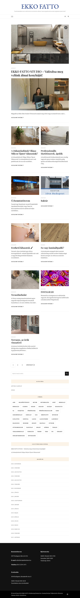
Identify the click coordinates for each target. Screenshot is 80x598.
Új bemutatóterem (20, 200)
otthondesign (18, 427)
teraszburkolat (18, 431)
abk (14, 402)
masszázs (16, 423)
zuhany (59, 431)
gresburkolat (17, 415)
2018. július (14, 521)
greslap (28, 415)
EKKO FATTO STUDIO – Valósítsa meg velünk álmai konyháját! (37, 73)
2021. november (16, 488)
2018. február (15, 533)
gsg (36, 415)
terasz (54, 427)
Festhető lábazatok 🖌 (22, 247)
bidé (53, 402)
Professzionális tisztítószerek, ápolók (52, 152)
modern (25, 423)
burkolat (62, 402)
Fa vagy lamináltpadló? (52, 247)
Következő (29, 365)
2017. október (15, 537)
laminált (55, 419)
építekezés (32, 435)
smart (38, 427)
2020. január (15, 504)
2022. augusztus (16, 480)
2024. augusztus (16, 472)
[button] (65, 27)
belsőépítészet (24, 402)
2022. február (15, 484)
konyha (25, 419)
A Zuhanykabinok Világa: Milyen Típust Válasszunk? (24, 152)
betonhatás (45, 402)
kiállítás (16, 419)
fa (13, 410)
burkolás (16, 406)
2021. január (15, 496)
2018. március (15, 529)
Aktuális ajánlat (16, 386)
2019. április (15, 517)
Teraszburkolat (19, 294)
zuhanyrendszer (19, 435)
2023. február (15, 476)
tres (46, 431)
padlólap (29, 427)
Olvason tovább (16, 117)
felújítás (21, 410)
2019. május (14, 513)
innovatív (45, 415)
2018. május (14, 525)
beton (35, 402)
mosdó (34, 423)
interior (55, 415)
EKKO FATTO (40, 6)
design (41, 406)
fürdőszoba (32, 410)
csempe (25, 406)
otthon (51, 423)
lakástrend (44, 419)
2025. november (16, 464)
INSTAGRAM (47, 291)
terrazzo (30, 431)
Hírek (13, 390)
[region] (40, 44)
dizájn (49, 406)
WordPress (23, 595)
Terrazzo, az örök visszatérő (20, 341)
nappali (42, 423)
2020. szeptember (16, 500)
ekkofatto (58, 406)
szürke (46, 427)
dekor (33, 406)
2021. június (15, 492)
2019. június (15, 508)
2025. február (15, 468)
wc (52, 431)
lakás (34, 419)
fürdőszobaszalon (45, 410)
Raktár (44, 200)
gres (57, 410)
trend (39, 431)
